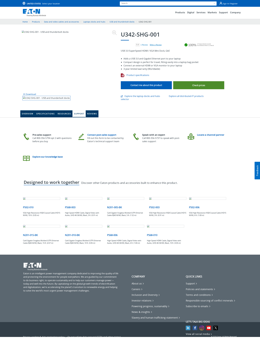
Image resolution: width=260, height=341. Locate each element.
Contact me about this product (146, 85)
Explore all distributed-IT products (186, 96)
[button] (198, 85)
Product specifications (137, 75)
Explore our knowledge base (47, 156)
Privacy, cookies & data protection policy (43, 336)
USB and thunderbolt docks (122, 21)
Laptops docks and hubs (94, 21)
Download (30, 94)
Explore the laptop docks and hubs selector (140, 98)
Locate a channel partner (210, 134)
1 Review (144, 45)
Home (25, 21)
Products (36, 21)
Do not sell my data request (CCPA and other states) (94, 336)
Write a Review (156, 45)
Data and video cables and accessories (62, 21)
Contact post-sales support (101, 134)
